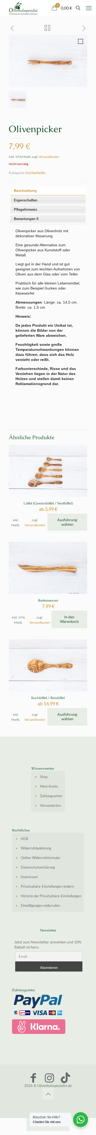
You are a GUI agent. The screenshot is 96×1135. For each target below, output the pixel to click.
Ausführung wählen (67, 521)
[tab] (48, 191)
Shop (43, 777)
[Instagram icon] (49, 1077)
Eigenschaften (25, 200)
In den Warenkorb (69, 619)
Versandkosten (49, 156)
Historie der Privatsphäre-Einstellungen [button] (51, 896)
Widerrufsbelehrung (36, 848)
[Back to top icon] (48, 1093)
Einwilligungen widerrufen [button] (40, 905)
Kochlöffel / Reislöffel (48, 698)
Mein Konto (49, 786)
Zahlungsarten (51, 796)
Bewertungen (26, 219)
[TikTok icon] (65, 1077)
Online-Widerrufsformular (40, 858)
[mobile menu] (88, 7)
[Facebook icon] (33, 1077)
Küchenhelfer (36, 173)
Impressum (29, 877)
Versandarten (50, 805)
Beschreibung (25, 191)
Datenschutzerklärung (38, 867)
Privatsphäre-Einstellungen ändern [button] (47, 886)
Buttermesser (48, 600)
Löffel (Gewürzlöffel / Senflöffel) (48, 503)
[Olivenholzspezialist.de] (23, 8)
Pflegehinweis (25, 210)
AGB (24, 838)
